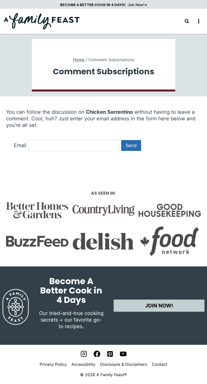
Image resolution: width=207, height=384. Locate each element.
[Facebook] (97, 353)
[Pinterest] (110, 353)
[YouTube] (123, 353)
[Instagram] (83, 353)
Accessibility (83, 364)
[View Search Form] (186, 21)
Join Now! (136, 5)
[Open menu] (198, 21)
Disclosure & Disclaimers (123, 364)
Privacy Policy (53, 364)
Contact (159, 364)
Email (20, 145)
